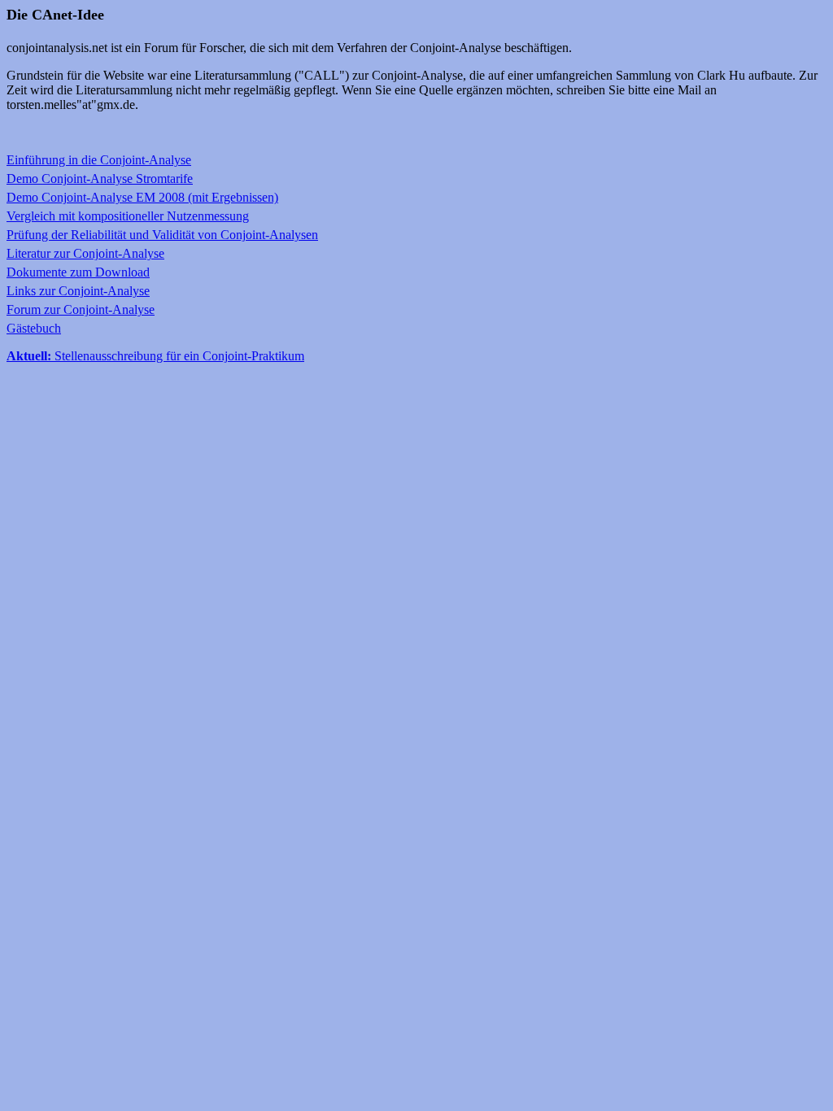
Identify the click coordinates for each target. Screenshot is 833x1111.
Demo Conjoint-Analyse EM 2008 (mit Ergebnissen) (142, 197)
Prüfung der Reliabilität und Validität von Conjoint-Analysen (162, 235)
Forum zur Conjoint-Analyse (81, 309)
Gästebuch (34, 328)
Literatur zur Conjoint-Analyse (85, 253)
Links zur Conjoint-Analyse (78, 291)
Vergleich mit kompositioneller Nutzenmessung (128, 216)
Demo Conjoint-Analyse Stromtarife (100, 178)
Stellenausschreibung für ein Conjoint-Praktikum (155, 356)
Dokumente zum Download (78, 272)
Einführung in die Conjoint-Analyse (99, 160)
